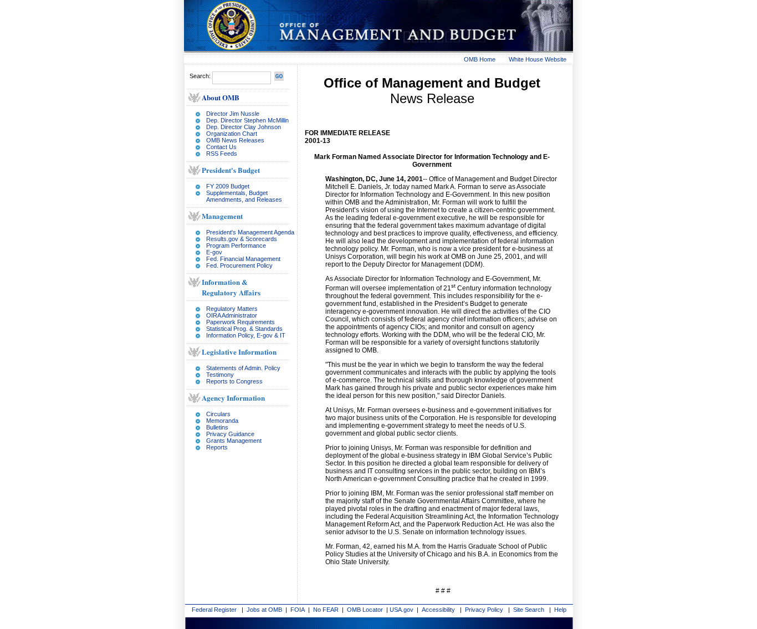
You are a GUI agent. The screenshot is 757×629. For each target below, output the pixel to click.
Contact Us (221, 147)
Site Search (528, 609)
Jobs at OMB (264, 609)
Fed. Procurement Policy (239, 265)
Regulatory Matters (232, 308)
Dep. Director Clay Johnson (243, 127)
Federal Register (214, 609)
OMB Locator (365, 609)
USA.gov (401, 609)
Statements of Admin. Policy (243, 368)
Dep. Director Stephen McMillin (247, 120)
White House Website (537, 59)
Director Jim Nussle (232, 113)
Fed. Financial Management (243, 258)
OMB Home (479, 59)
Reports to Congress (234, 381)
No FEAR (326, 609)
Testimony (220, 374)
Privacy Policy (484, 609)
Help (560, 609)
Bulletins (217, 427)
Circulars (218, 414)
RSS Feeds (221, 153)
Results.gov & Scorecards (241, 239)
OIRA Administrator (231, 315)
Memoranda (222, 420)
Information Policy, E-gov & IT (245, 335)
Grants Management (234, 440)
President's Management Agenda (250, 232)
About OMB (220, 97)
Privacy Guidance (230, 434)
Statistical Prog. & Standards (244, 328)
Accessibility (438, 609)
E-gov (214, 252)
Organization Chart (231, 133)
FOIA (297, 609)
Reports (217, 447)
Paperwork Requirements (240, 322)
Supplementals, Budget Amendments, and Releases (244, 196)
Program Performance (236, 245)
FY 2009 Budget (227, 186)
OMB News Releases (235, 140)
